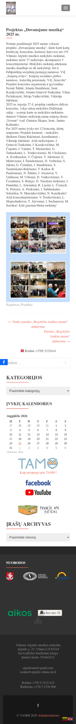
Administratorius (48, 715)
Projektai (26, 304)
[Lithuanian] (65, 718)
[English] (70, 718)
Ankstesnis (12, 451)
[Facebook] (4, 362)
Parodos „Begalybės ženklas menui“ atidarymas (57, 336)
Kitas (21, 451)
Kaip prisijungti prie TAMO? (38, 472)
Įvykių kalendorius (29, 404)
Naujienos (12, 304)
